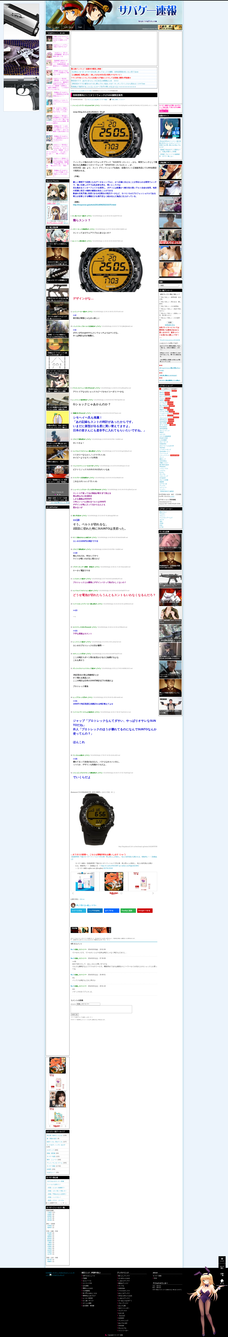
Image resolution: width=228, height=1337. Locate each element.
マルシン (162, 516)
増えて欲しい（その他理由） (170, 306)
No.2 (72, 958)
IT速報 (85, 1278)
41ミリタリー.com (168, 396)
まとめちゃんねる (124, 1278)
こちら (172, 496)
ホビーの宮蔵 (164, 480)
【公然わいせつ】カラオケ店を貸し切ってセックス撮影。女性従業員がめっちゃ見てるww (104, 72)
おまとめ (121, 1313)
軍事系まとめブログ (89, 1296)
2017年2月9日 (108, 868)
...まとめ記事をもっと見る (59, 503)
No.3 (72, 975)
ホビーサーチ (164, 442)
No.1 (72, 949)
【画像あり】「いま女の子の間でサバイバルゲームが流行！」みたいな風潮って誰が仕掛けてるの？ (57, 129)
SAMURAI (163, 444)
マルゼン (162, 514)
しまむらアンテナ (124, 1281)
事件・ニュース (52, 1159)
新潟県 (49, 1233)
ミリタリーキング (165, 449)
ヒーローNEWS (88, 1298)
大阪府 (49, 1248)
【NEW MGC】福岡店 (167, 491)
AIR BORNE (163, 429)
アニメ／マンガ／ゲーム (54, 1163)
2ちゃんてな (122, 1328)
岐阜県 (49, 1239)
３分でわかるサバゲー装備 (55, 1181)
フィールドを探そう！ (54, 1184)
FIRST (162, 432)
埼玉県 (49, 1218)
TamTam (162, 448)
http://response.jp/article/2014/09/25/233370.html (94, 205)
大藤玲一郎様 (51, 203)
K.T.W (161, 527)
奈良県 (49, 1250)
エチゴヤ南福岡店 (165, 436)
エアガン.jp (163, 484)
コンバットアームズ (169, 417)
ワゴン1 (165, 398)
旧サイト (66, 222)
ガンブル (162, 474)
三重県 (49, 1242)
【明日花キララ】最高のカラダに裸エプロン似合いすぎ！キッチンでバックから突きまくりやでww (108, 84)
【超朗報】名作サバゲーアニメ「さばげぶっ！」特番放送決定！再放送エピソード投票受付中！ (57, 64)
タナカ (162, 519)
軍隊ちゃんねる (88, 1288)
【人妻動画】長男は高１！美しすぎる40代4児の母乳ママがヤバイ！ (96, 75)
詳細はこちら (163, 111)
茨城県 (49, 1214)
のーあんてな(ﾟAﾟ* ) (125, 1301)
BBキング (163, 459)
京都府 (49, 1246)
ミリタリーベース (168, 391)
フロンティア (164, 476)
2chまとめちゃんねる (125, 1296)
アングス (162, 485)
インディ (162, 489)
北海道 (49, 1225)
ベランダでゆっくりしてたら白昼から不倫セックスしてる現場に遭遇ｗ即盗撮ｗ (101, 78)
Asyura (165, 394)
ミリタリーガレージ (169, 413)
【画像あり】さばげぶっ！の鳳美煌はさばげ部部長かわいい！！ (61, 94)
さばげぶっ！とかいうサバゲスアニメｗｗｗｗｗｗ (61, 102)
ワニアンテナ (122, 1310)
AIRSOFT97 (167, 419)
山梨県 (49, 1235)
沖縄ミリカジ (164, 463)
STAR (161, 523)
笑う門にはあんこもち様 (55, 223)
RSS (155, 1278)
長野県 (49, 1237)
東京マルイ (163, 512)
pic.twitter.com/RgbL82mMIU (129, 866)
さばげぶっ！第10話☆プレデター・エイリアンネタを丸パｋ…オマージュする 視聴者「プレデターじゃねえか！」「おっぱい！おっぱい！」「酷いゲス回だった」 (57, 150)
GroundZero (167, 421)
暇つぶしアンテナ (124, 1276)
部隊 (116, 99)
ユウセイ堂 (166, 402)
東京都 (49, 1220)
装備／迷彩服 (51, 1153)
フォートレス (164, 453)
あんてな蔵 (122, 1306)
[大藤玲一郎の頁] (169, 27)
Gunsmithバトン (165, 451)
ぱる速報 (85, 1286)
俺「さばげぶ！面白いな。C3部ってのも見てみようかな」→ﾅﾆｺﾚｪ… (60, 109)
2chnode (121, 1325)
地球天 (164, 400)
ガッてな (121, 1286)
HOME (72, 90)
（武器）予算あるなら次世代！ (57, 1194)
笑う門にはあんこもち (90, 1293)
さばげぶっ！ (51, 1172)
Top (49, 27)
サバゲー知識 (51, 1156)
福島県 (49, 1227)
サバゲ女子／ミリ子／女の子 (56, 1145)
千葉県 (49, 1212)
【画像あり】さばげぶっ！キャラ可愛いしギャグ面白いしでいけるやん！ (61, 173)
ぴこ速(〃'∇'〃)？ (88, 1301)
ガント (162, 457)
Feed (80, 27)
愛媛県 (49, 1261)
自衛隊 (49, 1169)
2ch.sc (82, 899)
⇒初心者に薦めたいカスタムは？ (168, 375)
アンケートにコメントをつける (170, 340)
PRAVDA (162, 466)
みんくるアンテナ (124, 1293)
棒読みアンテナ (123, 1283)
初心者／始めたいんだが (54, 1135)
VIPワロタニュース (89, 1276)
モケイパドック (165, 430)
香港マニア (166, 410)
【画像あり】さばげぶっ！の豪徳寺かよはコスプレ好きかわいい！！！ (61, 138)
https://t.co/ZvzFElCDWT (110, 866)
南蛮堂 (162, 482)
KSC (161, 525)
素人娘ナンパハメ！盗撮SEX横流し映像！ (87, 69)
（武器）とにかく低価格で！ (56, 1187)
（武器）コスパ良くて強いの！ (57, 1191)
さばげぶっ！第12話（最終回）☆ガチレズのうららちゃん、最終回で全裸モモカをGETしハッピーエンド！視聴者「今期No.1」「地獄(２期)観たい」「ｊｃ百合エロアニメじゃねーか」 (57, 84)
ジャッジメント (169, 455)
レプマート (166, 415)
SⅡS (161, 521)
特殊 (113, 99)
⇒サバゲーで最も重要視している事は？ (169, 380)
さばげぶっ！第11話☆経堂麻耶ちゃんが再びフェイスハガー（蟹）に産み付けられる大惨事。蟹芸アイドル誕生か (57, 119)
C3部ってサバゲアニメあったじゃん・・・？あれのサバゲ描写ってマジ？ (61, 39)
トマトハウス (164, 468)
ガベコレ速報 (87, 1303)
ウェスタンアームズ (166, 518)
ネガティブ (50, 1150)
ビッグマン (166, 404)
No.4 (72, 986)
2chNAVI (121, 1318)
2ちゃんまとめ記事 (79, 90)
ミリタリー (122, 99)
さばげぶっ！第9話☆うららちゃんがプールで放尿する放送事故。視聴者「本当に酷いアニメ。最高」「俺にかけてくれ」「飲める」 (57, 163)
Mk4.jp (164, 392)
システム (162, 470)
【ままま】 (122, 1315)
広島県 (49, 1252)
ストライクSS (87, 1283)
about (57, 27)
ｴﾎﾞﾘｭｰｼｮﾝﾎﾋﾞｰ (167, 425)
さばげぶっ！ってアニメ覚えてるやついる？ (60, 46)
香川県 (49, 1259)
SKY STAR (166, 423)
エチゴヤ (162, 434)
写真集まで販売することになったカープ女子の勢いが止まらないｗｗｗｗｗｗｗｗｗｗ (103, 87)
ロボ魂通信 (86, 1291)
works (58, 203)
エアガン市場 (167, 411)
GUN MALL (163, 461)
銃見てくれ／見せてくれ (54, 1142)
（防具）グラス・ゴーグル (55, 1200)
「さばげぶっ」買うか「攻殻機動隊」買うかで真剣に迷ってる (61, 54)
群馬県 (49, 1216)
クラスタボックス (124, 1291)
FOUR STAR (164, 438)
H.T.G (165, 408)
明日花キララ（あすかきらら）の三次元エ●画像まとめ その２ (95, 81)
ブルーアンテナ (123, 1303)
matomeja (121, 1288)
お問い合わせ (68, 27)
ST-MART (163, 478)
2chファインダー (123, 1308)
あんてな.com (122, 1323)
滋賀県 (49, 1244)
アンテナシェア (123, 1320)
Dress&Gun (163, 427)
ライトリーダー (123, 1330)
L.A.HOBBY (163, 440)
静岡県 (49, 1241)
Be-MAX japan (164, 465)
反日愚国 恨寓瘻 (88, 1306)
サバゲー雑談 (51, 1166)
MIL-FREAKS (167, 406)
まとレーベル (87, 1281)
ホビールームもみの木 (167, 446)
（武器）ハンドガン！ (54, 1197)
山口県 (49, 1254)
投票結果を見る (170, 325)
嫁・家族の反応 (52, 1138)
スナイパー (163, 487)
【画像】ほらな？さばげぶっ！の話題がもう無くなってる (61, 72)
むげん (162, 472)
